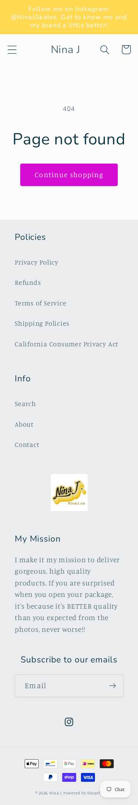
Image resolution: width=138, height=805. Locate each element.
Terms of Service (40, 303)
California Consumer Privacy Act (66, 344)
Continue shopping (69, 174)
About (24, 424)
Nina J (55, 792)
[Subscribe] (112, 686)
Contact (27, 444)
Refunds (28, 282)
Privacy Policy (37, 262)
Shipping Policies (42, 323)
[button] (11, 49)
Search (25, 403)
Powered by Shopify (83, 792)
